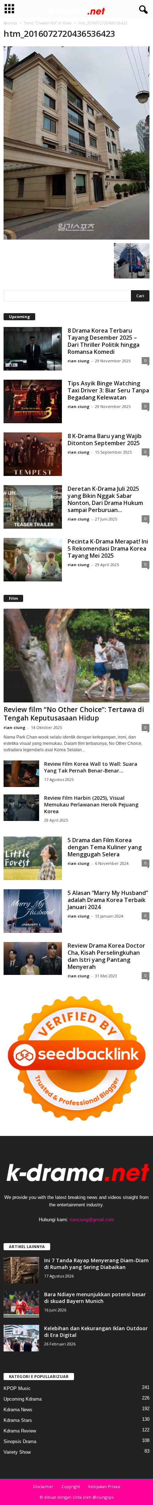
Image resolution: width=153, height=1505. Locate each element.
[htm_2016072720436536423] (76, 143)
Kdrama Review (20, 1431)
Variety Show (17, 1452)
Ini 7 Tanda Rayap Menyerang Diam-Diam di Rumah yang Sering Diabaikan (96, 1263)
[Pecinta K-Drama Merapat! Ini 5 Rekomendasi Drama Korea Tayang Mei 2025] (33, 559)
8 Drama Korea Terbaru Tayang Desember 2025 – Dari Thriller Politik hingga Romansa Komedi (103, 341)
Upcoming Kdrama (23, 1399)
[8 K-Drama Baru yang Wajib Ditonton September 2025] (33, 454)
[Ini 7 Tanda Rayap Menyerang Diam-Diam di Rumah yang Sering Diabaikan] (21, 1270)
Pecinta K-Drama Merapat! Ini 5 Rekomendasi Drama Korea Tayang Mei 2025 (108, 548)
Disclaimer (43, 1486)
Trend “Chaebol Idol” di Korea (48, 23)
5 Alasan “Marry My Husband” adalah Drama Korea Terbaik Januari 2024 (108, 900)
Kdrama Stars (18, 1420)
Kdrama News (18, 1409)
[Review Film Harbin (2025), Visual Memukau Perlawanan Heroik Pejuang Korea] (21, 807)
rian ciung (78, 360)
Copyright (71, 1486)
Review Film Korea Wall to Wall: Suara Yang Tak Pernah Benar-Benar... (90, 767)
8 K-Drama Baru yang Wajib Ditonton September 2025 (105, 439)
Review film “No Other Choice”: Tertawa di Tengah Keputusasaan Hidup (74, 714)
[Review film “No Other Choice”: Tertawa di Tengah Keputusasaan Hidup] (76, 655)
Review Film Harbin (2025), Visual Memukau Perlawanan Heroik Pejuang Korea (91, 804)
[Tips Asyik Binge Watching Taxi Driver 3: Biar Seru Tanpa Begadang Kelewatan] (33, 401)
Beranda (10, 23)
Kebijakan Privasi (104, 1486)
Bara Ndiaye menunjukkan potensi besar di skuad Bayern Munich (95, 1297)
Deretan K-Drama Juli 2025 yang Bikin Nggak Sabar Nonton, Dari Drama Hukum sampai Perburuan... (105, 499)
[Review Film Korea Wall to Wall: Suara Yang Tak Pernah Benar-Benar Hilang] (21, 773)
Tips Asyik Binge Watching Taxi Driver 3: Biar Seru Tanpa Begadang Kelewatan (108, 390)
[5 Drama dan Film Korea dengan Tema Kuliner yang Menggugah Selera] (33, 858)
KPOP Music (17, 1388)
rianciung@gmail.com (92, 1219)
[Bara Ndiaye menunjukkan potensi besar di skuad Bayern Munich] (21, 1304)
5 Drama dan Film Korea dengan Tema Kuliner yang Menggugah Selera (105, 847)
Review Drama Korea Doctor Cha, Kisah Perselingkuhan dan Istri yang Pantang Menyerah (106, 956)
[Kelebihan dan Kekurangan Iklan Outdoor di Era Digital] (21, 1338)
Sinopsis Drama (20, 1441)
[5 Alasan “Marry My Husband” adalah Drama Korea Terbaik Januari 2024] (33, 911)
